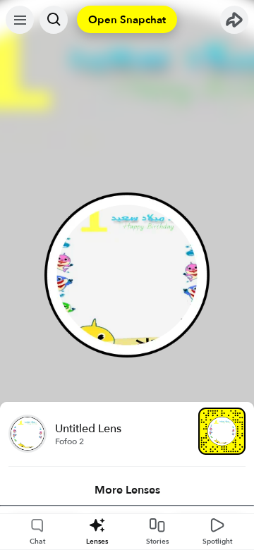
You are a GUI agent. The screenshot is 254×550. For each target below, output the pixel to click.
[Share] (234, 20)
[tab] (127, 490)
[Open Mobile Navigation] (20, 20)
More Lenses (127, 490)
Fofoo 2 (69, 441)
